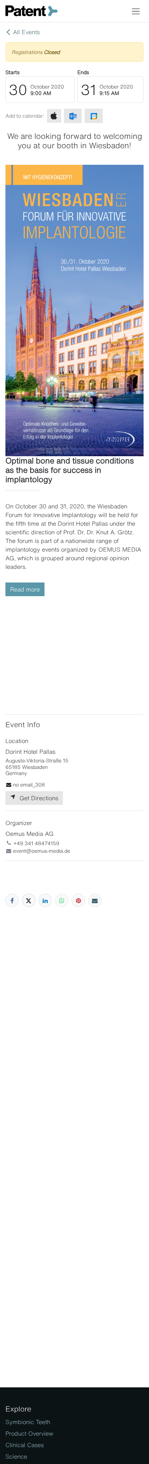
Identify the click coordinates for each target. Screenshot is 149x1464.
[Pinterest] (78, 900)
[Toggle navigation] (136, 11)
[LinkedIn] (45, 900)
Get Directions (37, 798)
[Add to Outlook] (73, 116)
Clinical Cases (24, 1445)
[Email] (95, 900)
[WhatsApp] (61, 900)
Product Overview (29, 1433)
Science (16, 1456)
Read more (25, 589)
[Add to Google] (93, 116)
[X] (28, 900)
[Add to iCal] (54, 116)
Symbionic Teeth (27, 1422)
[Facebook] (12, 900)
